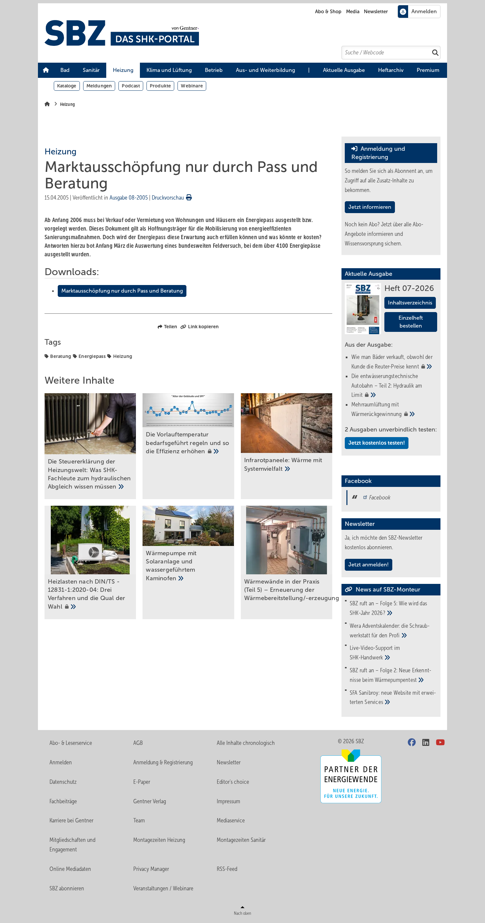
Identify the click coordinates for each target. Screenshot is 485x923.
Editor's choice (233, 782)
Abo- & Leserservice (70, 743)
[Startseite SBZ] (246, 33)
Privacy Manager (151, 869)
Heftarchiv (391, 70)
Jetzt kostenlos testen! (376, 443)
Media (353, 11)
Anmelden (60, 762)
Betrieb (214, 70)
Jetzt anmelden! (368, 564)
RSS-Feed (227, 869)
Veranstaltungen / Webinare (163, 888)
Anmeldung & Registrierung (163, 762)
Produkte (160, 85)
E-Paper (141, 782)
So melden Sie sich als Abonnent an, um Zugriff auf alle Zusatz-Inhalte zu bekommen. (389, 180)
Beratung (60, 356)
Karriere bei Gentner (71, 820)
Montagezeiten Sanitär (241, 840)
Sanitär (91, 70)
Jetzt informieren (369, 207)
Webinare (192, 85)
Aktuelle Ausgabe (344, 70)
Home (46, 70)
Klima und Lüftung (169, 70)
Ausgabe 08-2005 (129, 197)
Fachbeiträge (63, 801)
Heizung (123, 70)
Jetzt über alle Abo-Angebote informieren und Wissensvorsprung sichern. (384, 234)
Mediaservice (231, 820)
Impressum (228, 801)
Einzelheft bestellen (411, 322)
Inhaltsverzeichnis (410, 302)
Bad (65, 70)
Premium (428, 70)
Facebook (379, 497)
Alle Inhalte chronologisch (246, 743)
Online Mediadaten (70, 869)
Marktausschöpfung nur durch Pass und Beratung (122, 291)
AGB (138, 743)
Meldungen (99, 85)
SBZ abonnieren (66, 888)
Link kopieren (203, 326)
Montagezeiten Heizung (159, 840)
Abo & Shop (328, 11)
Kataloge (67, 85)
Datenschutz (63, 782)
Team (139, 820)
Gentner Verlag (149, 801)
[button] (65, 70)
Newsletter (376, 11)
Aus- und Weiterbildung (265, 70)
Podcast (131, 85)
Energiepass (92, 356)
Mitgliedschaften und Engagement (72, 845)
